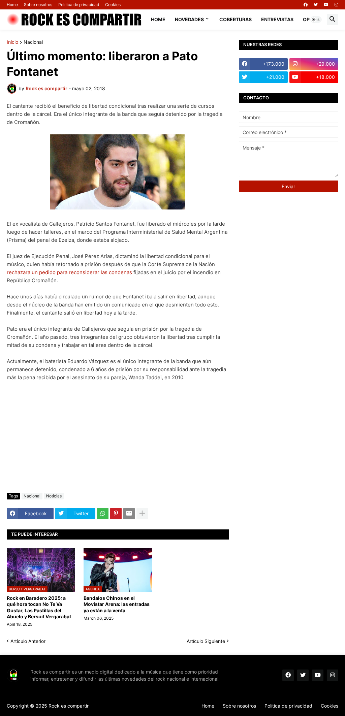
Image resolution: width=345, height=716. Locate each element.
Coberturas (235, 19)
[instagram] (336, 4)
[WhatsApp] (102, 513)
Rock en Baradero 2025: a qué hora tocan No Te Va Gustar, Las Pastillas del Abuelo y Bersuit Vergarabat (39, 607)
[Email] (129, 513)
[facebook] (306, 4)
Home (12, 4)
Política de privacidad (78, 4)
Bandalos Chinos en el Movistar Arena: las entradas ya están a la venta (117, 604)
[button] (316, 19)
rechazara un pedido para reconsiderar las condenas (69, 272)
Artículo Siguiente (206, 641)
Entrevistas (277, 19)
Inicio (12, 42)
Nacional (33, 42)
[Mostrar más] (142, 513)
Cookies (113, 4)
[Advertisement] (118, 437)
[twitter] (316, 4)
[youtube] (326, 4)
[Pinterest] (116, 513)
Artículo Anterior (27, 641)
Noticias (54, 495)
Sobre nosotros (38, 4)
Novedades (189, 19)
